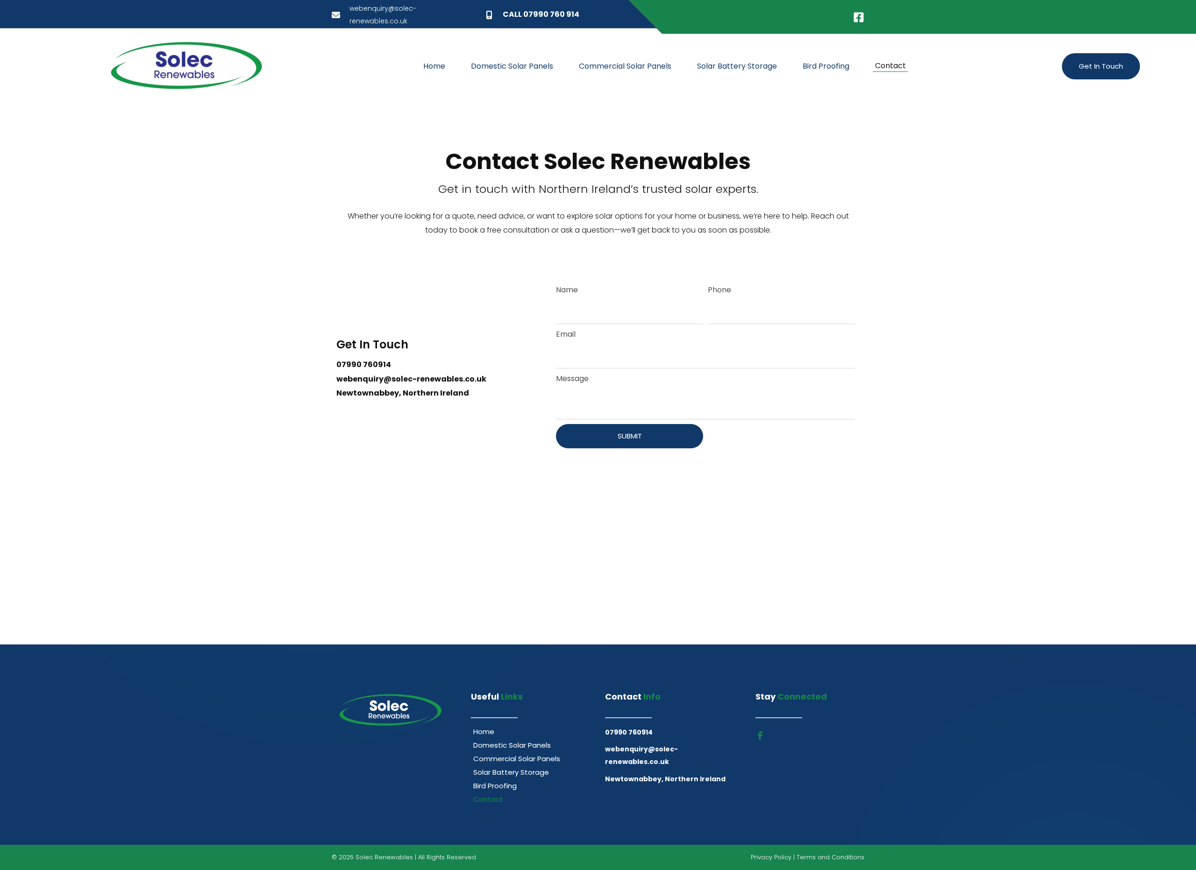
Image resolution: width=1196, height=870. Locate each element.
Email (566, 334)
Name (567, 289)
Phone (719, 289)
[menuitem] (434, 66)
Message (572, 378)
